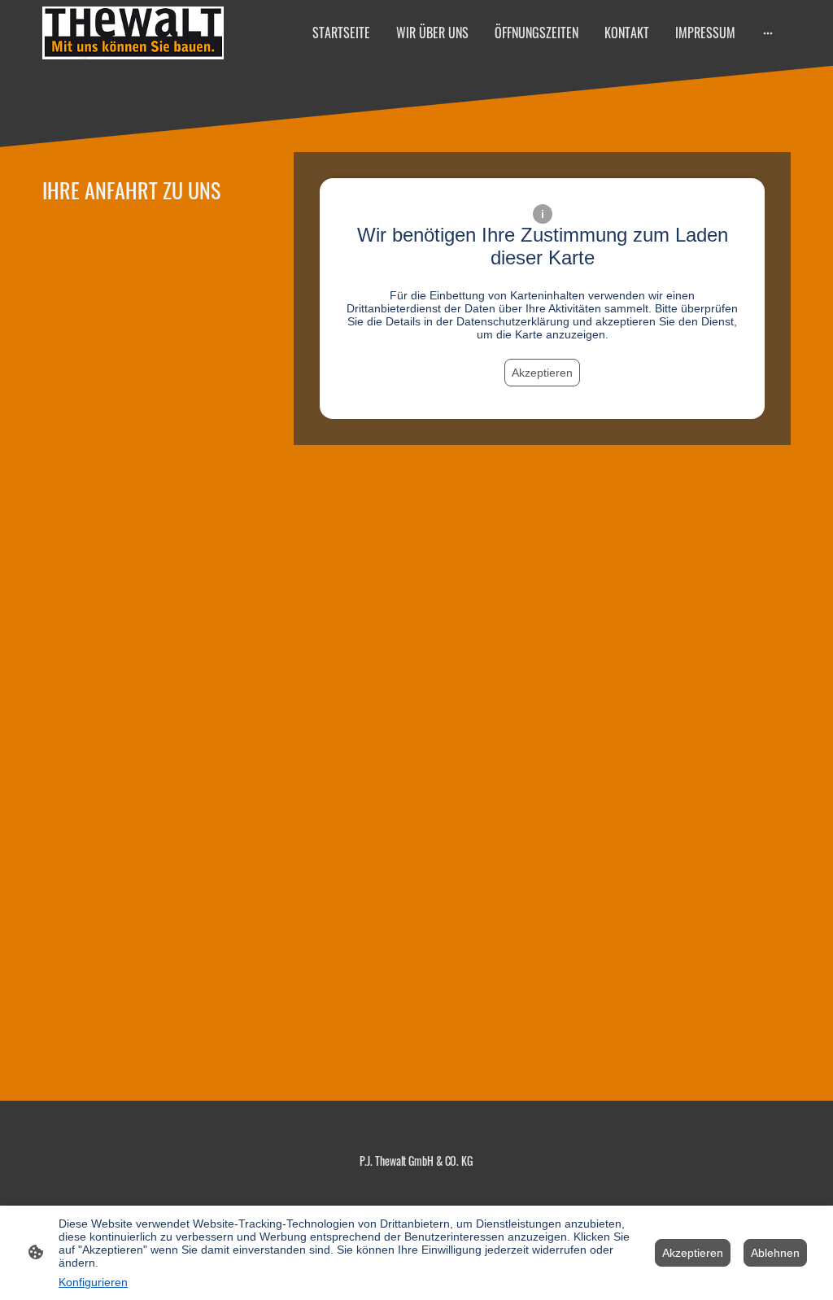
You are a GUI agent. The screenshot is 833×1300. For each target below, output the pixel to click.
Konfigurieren (93, 1282)
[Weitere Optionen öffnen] (768, 32)
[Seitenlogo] (133, 33)
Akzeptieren (542, 372)
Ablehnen (775, 1252)
